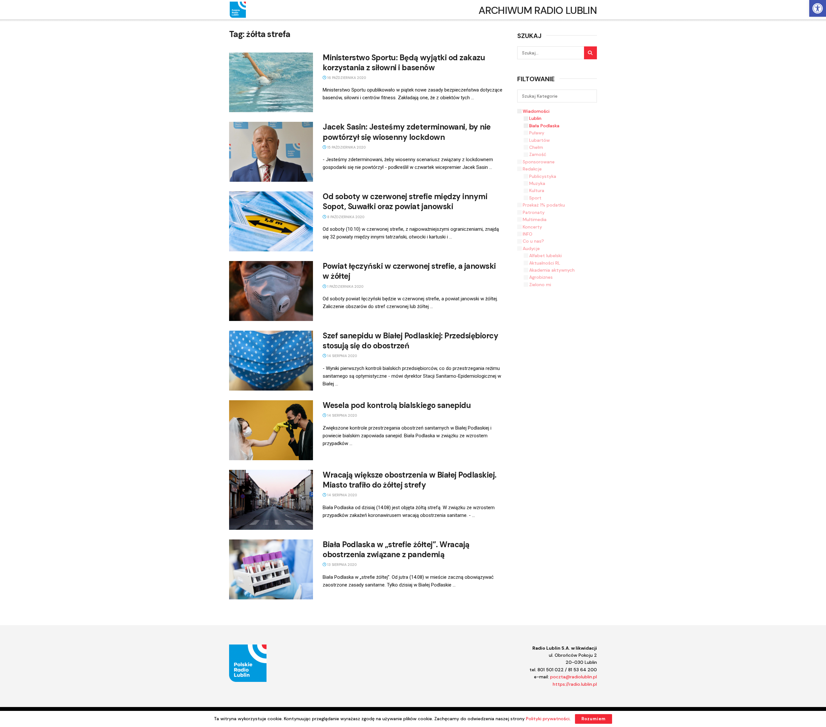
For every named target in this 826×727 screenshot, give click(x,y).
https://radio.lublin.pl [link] (575, 684)
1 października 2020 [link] (344, 286)
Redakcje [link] (532, 169)
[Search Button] (590, 52)
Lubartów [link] (539, 140)
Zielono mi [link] (540, 284)
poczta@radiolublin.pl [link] (573, 677)
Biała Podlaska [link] (544, 126)
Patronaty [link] (534, 212)
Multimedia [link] (535, 219)
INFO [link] (527, 234)
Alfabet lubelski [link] (545, 255)
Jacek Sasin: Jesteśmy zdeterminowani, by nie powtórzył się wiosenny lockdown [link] (407, 132)
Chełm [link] (536, 147)
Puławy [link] (536, 133)
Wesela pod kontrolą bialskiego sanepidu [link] (397, 405)
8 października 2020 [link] (345, 217)
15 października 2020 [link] (346, 147)
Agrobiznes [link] (541, 277)
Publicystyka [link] (542, 176)
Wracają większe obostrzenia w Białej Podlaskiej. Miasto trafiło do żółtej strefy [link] (410, 480)
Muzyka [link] (537, 183)
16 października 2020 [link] (346, 77)
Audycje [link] (531, 248)
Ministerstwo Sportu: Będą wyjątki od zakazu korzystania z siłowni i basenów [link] (404, 63)
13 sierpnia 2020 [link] (341, 564)
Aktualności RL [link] (544, 263)
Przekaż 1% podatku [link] (544, 205)
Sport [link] (535, 198)
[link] (817, 8)
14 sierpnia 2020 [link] (341, 356)
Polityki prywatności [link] (547, 719)
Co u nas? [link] (533, 241)
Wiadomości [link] (536, 111)
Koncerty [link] (532, 227)
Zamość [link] (537, 154)
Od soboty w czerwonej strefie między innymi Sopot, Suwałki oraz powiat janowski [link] (405, 201)
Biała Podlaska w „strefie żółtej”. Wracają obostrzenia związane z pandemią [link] (396, 549)
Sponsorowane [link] (539, 162)
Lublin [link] (535, 118)
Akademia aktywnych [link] (552, 270)
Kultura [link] (536, 190)
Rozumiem (593, 719)
